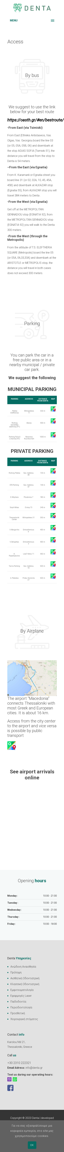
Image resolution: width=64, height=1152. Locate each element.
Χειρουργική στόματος (24, 1019)
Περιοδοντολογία (21, 1007)
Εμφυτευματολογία (21, 990)
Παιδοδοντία (18, 1001)
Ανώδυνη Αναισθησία (23, 966)
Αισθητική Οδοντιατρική (24, 978)
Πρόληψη (16, 972)
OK (32, 1145)
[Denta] (32, 8)
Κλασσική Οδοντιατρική (24, 984)
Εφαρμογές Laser (21, 995)
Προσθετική (17, 1013)
